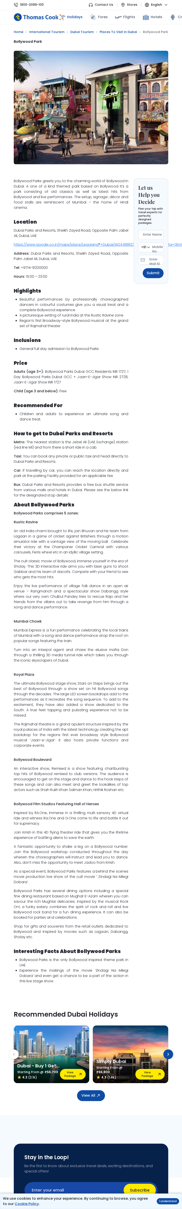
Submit (153, 272)
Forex (103, 17)
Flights (129, 17)
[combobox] (145, 247)
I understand (168, 1201)
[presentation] (14, 1054)
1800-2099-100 (32, 5)
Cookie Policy (27, 1203)
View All (88, 1095)
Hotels (156, 17)
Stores (132, 5)
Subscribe (140, 1190)
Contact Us (104, 5)
